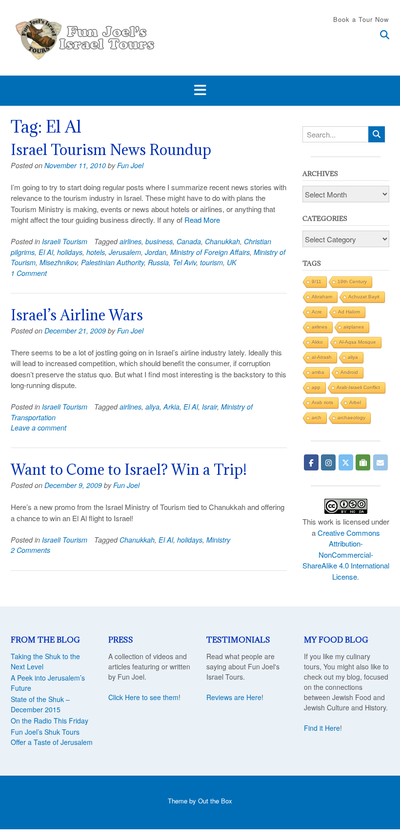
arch (316, 417)
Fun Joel (130, 165)
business (159, 241)
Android (349, 372)
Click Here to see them (143, 697)
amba (318, 372)
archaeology (351, 417)
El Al (46, 252)
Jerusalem (125, 252)
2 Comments (30, 550)
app (316, 387)
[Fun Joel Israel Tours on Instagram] (328, 462)
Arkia (171, 406)
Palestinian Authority (112, 262)
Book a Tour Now (361, 19)
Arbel (355, 402)
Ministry (218, 540)
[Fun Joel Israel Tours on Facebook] (311, 462)
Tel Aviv (184, 262)
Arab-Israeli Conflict (358, 387)
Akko (317, 342)
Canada (189, 241)
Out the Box (215, 800)
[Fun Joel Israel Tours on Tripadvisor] (363, 462)
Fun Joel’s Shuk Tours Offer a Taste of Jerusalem (52, 737)
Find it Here (322, 728)
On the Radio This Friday (49, 720)
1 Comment (29, 273)
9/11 (316, 281)
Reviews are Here (233, 697)
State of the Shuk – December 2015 (40, 704)
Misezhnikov (58, 262)
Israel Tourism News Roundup (111, 149)
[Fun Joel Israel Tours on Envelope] (380, 462)
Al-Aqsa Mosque (357, 342)
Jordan (155, 252)
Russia (158, 262)
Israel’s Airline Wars (77, 315)
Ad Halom (349, 311)
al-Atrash (322, 357)
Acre (317, 311)
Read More (202, 220)
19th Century (352, 281)
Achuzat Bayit (364, 296)
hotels (95, 252)
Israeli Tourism (64, 241)
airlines (130, 241)
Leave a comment (38, 427)
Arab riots (322, 402)
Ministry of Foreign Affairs (210, 252)
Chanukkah (222, 241)
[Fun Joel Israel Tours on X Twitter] (346, 462)
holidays (69, 252)
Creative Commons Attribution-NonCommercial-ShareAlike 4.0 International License (345, 554)
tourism (211, 262)
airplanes (353, 327)
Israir (209, 406)
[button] (200, 91)
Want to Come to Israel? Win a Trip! (129, 469)
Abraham (322, 296)
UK (232, 262)
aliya (152, 406)
